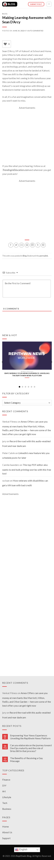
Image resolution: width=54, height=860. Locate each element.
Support (6, 838)
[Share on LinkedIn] (32, 245)
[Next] (51, 362)
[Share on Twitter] (16, 245)
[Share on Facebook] (10, 245)
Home (5, 826)
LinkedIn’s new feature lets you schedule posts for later (26, 455)
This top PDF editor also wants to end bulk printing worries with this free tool (26, 469)
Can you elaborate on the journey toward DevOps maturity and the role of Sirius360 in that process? (31, 748)
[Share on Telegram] (43, 245)
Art (4, 791)
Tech (4, 802)
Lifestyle (6, 797)
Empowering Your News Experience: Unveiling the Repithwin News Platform (30, 737)
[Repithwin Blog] (9, 4)
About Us (7, 832)
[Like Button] (5, 44)
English (23, 849)
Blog (4, 14)
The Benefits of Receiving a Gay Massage (26, 759)
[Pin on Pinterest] (27, 245)
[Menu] (49, 4)
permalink (43, 256)
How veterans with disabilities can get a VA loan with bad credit (25, 483)
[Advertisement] (27, 137)
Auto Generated (35, 31)
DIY (4, 785)
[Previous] (2, 362)
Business (6, 808)
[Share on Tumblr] (37, 245)
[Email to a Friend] (21, 245)
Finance (6, 779)
